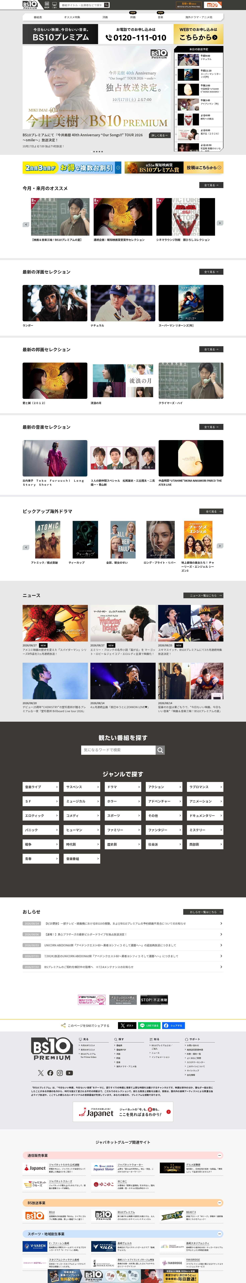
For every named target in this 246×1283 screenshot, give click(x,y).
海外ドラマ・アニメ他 (198, 17)
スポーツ (113, 815)
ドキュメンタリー (202, 815)
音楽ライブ (33, 786)
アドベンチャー (159, 801)
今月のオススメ (88, 1045)
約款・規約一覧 (194, 1053)
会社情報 (191, 1074)
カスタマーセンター (196, 1062)
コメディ (72, 815)
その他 (153, 815)
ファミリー (115, 830)
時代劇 (71, 844)
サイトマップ (193, 1070)
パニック (31, 830)
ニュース (155, 1052)
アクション (156, 786)
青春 (28, 858)
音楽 (160, 17)
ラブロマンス (199, 786)
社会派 (153, 844)
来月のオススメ (88, 1049)
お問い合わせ (193, 1045)
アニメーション (200, 801)
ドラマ (112, 786)
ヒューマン (74, 830)
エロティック (34, 815)
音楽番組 (72, 858)
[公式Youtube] (69, 1073)
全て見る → (211, 185)
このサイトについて (196, 1066)
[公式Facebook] (50, 1073)
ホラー (112, 801)
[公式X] (40, 1073)
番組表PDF (121, 1049)
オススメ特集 (72, 17)
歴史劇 (112, 844)
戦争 (28, 844)
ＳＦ (28, 801)
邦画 (133, 17)
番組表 (38, 17)
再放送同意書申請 (195, 1049)
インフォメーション (161, 1057)
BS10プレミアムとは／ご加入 (162, 1047)
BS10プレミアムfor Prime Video (88, 1055)
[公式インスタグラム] (59, 1073)
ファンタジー (157, 830)
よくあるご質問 (194, 1058)
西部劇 (194, 844)
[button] (26, 87)
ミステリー (197, 830)
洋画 (105, 17)
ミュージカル (75, 801)
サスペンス (74, 786)
